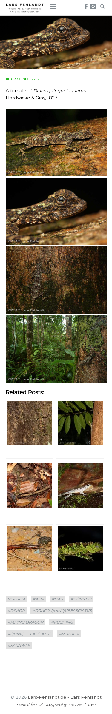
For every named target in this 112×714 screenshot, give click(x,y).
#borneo (80, 598)
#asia (38, 598)
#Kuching (62, 622)
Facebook (85, 5)
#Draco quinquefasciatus (62, 610)
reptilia (16, 598)
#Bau (57, 598)
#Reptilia (69, 633)
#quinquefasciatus (29, 633)
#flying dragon (25, 622)
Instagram (93, 5)
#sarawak (18, 645)
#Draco (16, 610)
